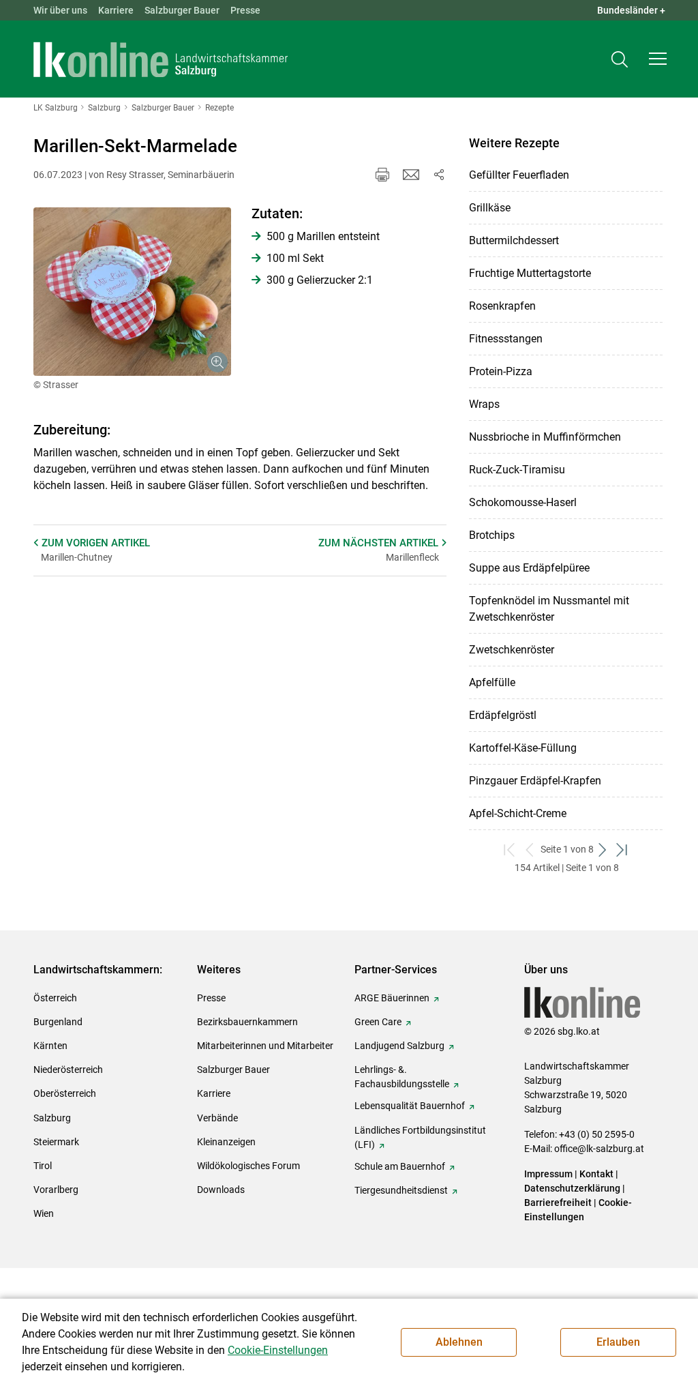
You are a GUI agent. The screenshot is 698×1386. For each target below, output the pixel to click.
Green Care (377, 1021)
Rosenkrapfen (502, 305)
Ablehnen (459, 1342)
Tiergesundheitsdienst (401, 1190)
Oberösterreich (64, 1093)
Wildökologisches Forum (248, 1165)
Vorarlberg (55, 1189)
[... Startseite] (160, 59)
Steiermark (56, 1141)
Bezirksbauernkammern (247, 1021)
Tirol (42, 1165)
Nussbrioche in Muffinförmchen (545, 436)
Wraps (484, 404)
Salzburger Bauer (182, 10)
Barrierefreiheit (558, 1202)
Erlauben (618, 1342)
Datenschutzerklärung (573, 1188)
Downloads (221, 1189)
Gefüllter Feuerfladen (519, 174)
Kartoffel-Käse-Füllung (523, 747)
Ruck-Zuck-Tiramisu (517, 469)
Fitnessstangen (506, 338)
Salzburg (52, 1117)
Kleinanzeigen (226, 1141)
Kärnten (50, 1045)
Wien (43, 1213)
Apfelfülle (492, 682)
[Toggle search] (619, 59)
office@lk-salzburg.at (599, 1148)
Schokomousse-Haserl (523, 502)
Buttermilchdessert (514, 240)
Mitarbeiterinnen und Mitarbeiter (265, 1045)
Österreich (55, 997)
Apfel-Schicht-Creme (517, 813)
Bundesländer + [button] (631, 10)
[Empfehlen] (411, 174)
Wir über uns (60, 10)
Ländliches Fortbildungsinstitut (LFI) (420, 1137)
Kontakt (596, 1173)
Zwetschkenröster (511, 649)
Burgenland (57, 1021)
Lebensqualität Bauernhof (409, 1105)
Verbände (217, 1117)
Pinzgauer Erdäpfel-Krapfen (535, 780)
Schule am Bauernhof (399, 1166)
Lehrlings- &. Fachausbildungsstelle (401, 1076)
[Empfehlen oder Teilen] (438, 174)
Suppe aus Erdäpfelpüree (529, 567)
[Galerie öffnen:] (132, 291)
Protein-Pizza (500, 371)
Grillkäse (490, 207)
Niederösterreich (68, 1069)
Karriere (116, 10)
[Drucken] (382, 174)
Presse (245, 10)
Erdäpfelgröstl (502, 715)
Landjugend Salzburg (399, 1045)
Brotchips (492, 535)
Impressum (548, 1173)
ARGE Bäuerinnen (391, 997)
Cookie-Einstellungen (278, 1350)
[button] (658, 58)
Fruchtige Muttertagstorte (530, 273)
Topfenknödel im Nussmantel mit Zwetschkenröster (549, 608)
